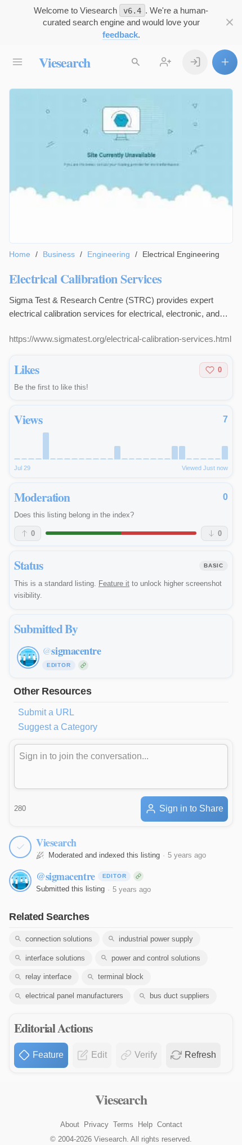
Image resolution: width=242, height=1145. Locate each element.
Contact (169, 1124)
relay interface (48, 976)
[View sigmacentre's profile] (20, 880)
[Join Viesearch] (165, 62)
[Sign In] (195, 62)
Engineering (108, 254)
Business (59, 254)
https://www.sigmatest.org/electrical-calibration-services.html (120, 339)
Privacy (96, 1124)
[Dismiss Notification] (229, 22)
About (69, 1124)
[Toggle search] (135, 62)
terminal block (121, 976)
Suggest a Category (57, 727)
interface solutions (55, 958)
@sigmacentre (65, 876)
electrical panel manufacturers (74, 995)
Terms (123, 1124)
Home (19, 254)
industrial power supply (156, 939)
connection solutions (58, 939)
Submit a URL (46, 712)
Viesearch (64, 62)
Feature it (113, 583)
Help (145, 1124)
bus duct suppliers (179, 995)
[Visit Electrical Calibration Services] (121, 166)
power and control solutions (155, 958)
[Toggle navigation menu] (17, 62)
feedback (120, 34)
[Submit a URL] (224, 62)
